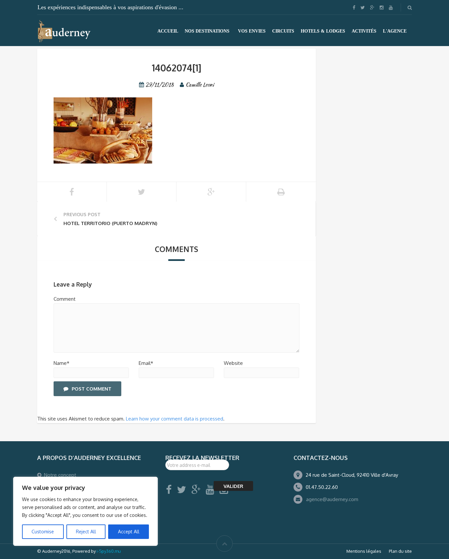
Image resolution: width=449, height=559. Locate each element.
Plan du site (400, 551)
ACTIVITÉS (364, 31)
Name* (61, 363)
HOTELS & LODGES (323, 31)
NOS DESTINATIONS (207, 31)
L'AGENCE (395, 31)
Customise (43, 531)
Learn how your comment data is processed (174, 419)
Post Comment (91, 389)
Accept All (128, 531)
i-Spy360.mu (109, 551)
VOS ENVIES (252, 31)
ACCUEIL (167, 31)
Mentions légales (363, 551)
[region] (85, 511)
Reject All (86, 531)
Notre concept (60, 475)
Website (233, 363)
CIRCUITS (283, 31)
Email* (146, 363)
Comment (65, 299)
